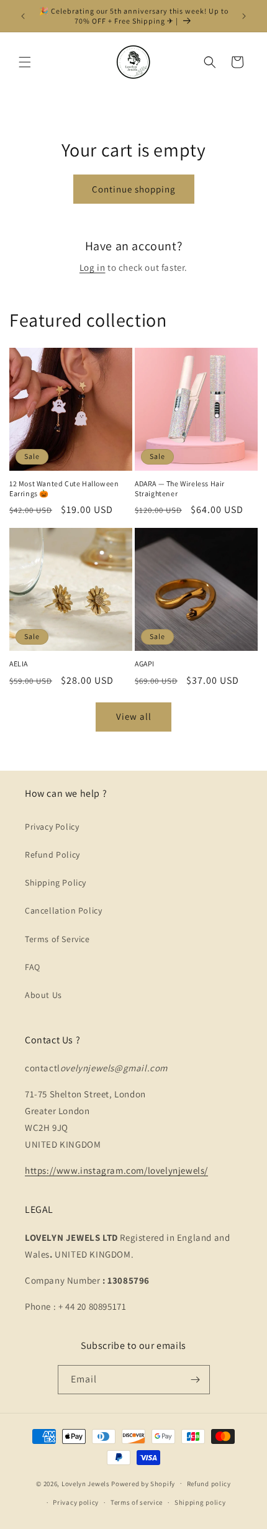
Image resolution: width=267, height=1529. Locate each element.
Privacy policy (76, 1502)
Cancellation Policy (63, 910)
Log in (92, 267)
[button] (24, 62)
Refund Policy (52, 854)
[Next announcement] (244, 16)
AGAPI (145, 663)
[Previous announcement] (23, 16)
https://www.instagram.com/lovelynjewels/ (116, 1170)
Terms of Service (57, 939)
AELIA (18, 663)
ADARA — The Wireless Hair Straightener (180, 488)
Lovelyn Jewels (85, 1483)
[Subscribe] (195, 1379)
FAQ (32, 967)
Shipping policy (200, 1502)
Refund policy (209, 1483)
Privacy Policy (52, 826)
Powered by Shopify (143, 1483)
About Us (43, 994)
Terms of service (137, 1502)
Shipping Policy (55, 882)
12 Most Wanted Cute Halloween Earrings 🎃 (64, 488)
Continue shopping (134, 189)
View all (134, 716)
